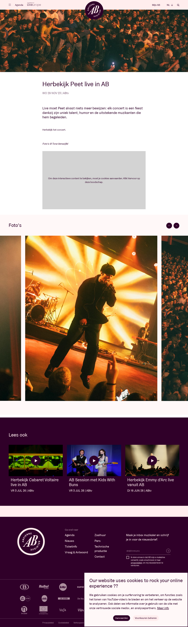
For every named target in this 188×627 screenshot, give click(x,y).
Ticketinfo (71, 546)
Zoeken (178, 5)
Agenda (19, 4)
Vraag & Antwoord (76, 552)
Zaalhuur (100, 535)
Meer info (163, 608)
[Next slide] (176, 226)
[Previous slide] (169, 226)
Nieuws (69, 541)
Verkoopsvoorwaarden (83, 622)
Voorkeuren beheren (146, 618)
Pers (98, 541)
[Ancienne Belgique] (94, 10)
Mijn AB (156, 4)
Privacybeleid (48, 622)
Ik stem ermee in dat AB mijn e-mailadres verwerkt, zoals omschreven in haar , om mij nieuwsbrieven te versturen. (148, 561)
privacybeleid (136, 563)
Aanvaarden (121, 618)
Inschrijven (168, 551)
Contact (100, 556)
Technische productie (102, 549)
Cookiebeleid (63, 622)
